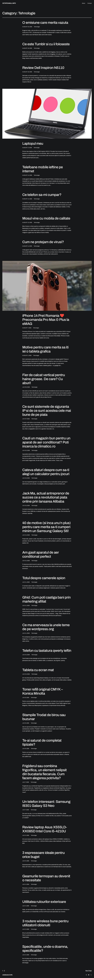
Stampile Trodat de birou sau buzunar (44, 717)
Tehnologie (37, 26)
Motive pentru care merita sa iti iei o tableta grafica (45, 349)
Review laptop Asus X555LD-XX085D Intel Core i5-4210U (44, 829)
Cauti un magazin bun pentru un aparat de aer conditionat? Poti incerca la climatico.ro (46, 442)
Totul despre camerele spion (43, 578)
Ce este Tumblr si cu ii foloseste (46, 44)
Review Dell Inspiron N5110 (43, 68)
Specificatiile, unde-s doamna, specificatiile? (45, 948)
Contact (89, 3)
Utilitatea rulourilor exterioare (44, 902)
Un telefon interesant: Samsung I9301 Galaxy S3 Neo (46, 804)
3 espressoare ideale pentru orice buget (43, 855)
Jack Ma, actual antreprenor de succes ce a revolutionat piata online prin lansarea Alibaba (45, 497)
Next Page (88, 970)
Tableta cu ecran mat (38, 670)
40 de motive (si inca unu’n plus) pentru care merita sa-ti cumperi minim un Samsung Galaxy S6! (46, 527)
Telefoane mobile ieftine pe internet (42, 169)
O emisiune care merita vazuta (45, 22)
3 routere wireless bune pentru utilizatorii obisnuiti (45, 923)
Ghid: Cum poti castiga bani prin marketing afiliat (46, 599)
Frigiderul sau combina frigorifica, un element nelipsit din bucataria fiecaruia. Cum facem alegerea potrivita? (44, 772)
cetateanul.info (9, 3)
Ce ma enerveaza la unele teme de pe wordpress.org (46, 627)
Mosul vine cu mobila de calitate (46, 218)
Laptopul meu (32, 143)
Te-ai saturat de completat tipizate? (41, 742)
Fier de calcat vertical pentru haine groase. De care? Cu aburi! (43, 379)
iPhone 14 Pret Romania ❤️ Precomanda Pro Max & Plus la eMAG (45, 320)
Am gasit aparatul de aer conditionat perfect (40, 554)
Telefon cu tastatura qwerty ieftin (46, 650)
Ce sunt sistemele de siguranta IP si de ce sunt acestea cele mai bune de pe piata (46, 410)
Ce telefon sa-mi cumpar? (41, 195)
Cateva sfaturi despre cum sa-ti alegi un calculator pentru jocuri (45, 472)
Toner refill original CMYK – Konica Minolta (42, 691)
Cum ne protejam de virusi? (43, 242)
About (83, 3)
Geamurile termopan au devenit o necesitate (46, 878)
